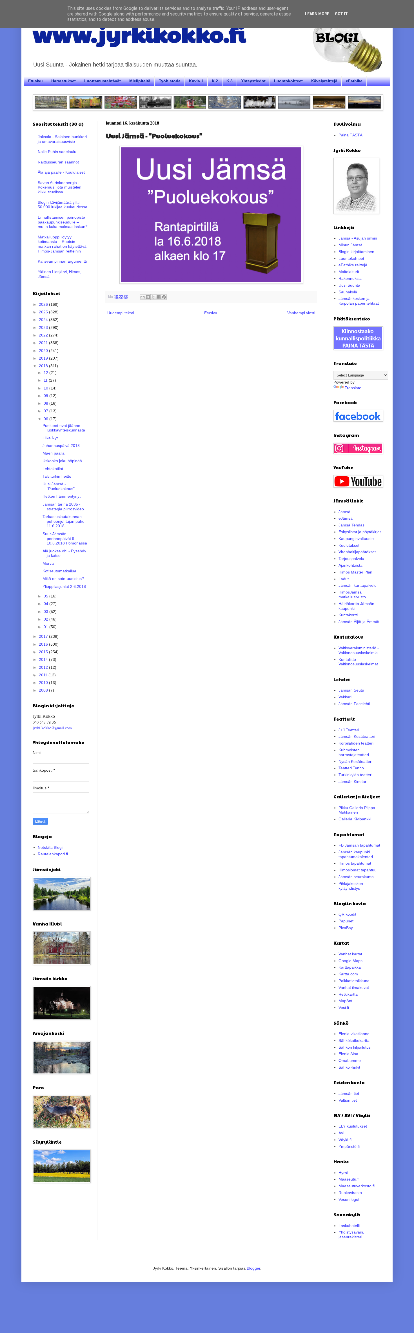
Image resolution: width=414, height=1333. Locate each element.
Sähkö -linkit (349, 1067)
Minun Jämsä (350, 245)
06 (46, 419)
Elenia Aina (348, 1053)
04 (46, 603)
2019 (44, 358)
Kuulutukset (349, 545)
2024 (44, 319)
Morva (48, 563)
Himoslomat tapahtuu (358, 870)
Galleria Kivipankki (355, 819)
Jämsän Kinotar (352, 781)
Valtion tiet (348, 1100)
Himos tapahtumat (355, 863)
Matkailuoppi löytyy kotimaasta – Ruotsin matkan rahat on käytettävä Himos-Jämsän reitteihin (62, 244)
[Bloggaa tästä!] (148, 297)
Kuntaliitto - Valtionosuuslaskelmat (358, 661)
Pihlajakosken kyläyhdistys (351, 886)
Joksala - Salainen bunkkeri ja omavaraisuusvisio (62, 139)
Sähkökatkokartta (354, 1040)
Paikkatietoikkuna (354, 980)
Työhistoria (170, 81)
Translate (353, 388)
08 (46, 403)
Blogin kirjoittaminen (356, 251)
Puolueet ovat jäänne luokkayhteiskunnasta (64, 428)
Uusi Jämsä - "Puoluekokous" (59, 486)
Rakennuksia (350, 278)
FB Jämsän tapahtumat (359, 845)
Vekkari (345, 697)
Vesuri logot (349, 1199)
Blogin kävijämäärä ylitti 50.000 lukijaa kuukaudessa (62, 204)
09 (46, 395)
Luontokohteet (288, 81)
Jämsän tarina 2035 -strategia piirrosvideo (63, 506)
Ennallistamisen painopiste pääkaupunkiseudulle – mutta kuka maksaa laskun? (63, 222)
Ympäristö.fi (349, 1146)
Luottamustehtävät (102, 81)
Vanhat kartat (350, 954)
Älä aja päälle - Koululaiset (61, 172)
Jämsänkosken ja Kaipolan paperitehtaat (359, 300)
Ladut (344, 579)
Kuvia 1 (196, 81)
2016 (44, 644)
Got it (341, 14)
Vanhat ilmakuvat (354, 987)
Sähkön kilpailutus (355, 1047)
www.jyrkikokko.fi (139, 33)
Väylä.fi (345, 1139)
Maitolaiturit (349, 271)
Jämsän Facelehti (354, 703)
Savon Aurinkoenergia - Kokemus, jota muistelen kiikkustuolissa (59, 187)
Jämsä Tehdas (351, 525)
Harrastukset (63, 81)
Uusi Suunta (349, 285)
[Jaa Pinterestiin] (164, 297)
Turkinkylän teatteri (355, 774)
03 (46, 611)
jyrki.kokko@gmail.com (52, 727)
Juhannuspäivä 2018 (61, 445)
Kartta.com (348, 974)
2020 (44, 350)
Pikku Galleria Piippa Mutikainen (357, 810)
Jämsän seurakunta (356, 876)
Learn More (317, 14)
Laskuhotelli (349, 1225)
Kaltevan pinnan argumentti (62, 261)
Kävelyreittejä (324, 81)
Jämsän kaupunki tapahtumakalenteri (356, 854)
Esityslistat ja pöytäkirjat (360, 532)
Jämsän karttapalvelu (358, 585)
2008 (44, 690)
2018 (44, 366)
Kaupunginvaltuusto (356, 538)
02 (46, 619)
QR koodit (347, 914)
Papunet (346, 921)
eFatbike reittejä (353, 265)
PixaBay (346, 927)
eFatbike (354, 81)
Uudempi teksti (120, 313)
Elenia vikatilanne (354, 1033)
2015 (44, 652)
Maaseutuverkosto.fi (357, 1186)
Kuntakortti (348, 615)
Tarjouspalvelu (351, 558)
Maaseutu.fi (349, 1179)
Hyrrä (343, 1172)
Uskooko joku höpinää (62, 461)
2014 (44, 659)
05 (46, 596)
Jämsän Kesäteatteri (357, 736)
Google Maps (350, 960)
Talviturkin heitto (57, 476)
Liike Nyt (50, 438)
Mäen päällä (53, 453)
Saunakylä (348, 292)
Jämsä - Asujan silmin (358, 238)
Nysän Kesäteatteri (355, 761)
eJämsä (346, 518)
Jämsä (344, 512)
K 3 (229, 81)
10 (46, 388)
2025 (44, 312)
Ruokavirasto (350, 1192)
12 (46, 372)
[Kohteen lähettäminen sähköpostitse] (142, 297)
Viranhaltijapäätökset (357, 552)
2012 (44, 667)
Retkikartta (348, 994)
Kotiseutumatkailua (59, 571)
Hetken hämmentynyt (62, 496)
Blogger (253, 1268)
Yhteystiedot (253, 81)
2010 (44, 682)
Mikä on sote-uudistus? (63, 578)
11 (46, 380)
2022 (44, 335)
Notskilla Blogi (50, 847)
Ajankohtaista (350, 565)
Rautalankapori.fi (53, 854)
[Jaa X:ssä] (153, 297)
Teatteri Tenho (351, 768)
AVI (341, 1133)
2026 (44, 304)
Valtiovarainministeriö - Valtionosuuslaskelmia (359, 650)
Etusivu (35, 81)
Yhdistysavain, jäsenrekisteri (351, 1234)
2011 (43, 675)
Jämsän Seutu (351, 690)
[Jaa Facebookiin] (158, 297)
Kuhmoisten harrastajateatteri (354, 752)
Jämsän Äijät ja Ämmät (359, 621)
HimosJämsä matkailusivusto (352, 594)
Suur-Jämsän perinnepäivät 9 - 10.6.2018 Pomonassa (65, 539)
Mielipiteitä (139, 81)
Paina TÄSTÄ (350, 135)
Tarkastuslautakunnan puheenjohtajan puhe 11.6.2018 (63, 521)
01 (46, 627)
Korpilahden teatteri (356, 743)
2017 (44, 636)
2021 (44, 342)
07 (46, 411)
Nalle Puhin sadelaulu (57, 151)
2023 (44, 327)
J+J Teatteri (349, 730)
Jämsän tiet (349, 1093)
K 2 (215, 81)
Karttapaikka (350, 967)
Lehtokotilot (53, 468)
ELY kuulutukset (353, 1126)
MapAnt (345, 1000)
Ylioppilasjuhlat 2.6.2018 (64, 586)
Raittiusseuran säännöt (58, 162)
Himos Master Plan (355, 572)
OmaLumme (350, 1060)
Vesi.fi (344, 1007)
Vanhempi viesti (301, 313)
